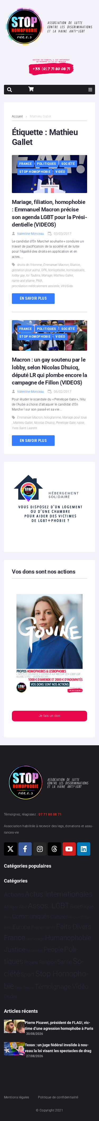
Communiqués (30, 916)
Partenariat (34, 950)
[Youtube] (69, 849)
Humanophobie (68, 938)
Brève (7, 917)
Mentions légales (16, 1097)
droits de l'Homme (29, 265)
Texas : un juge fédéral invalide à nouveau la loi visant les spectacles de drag (58, 1048)
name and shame (23, 281)
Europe (21, 927)
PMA (39, 281)
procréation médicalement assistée (35, 286)
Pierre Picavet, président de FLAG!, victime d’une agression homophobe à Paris (59, 1025)
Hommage (35, 938)
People (53, 949)
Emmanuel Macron (56, 265)
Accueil (17, 116)
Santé (64, 961)
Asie (23, 906)
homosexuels (75, 270)
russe (80, 423)
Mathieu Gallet (63, 275)
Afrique (11, 906)
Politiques (46, 164)
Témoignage (53, 986)
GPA (44, 270)
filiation (75, 265)
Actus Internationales (58, 894)
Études (10, 996)
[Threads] (54, 849)
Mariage (46, 275)
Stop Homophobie (34, 172)
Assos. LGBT (48, 905)
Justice (14, 949)
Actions (14, 894)
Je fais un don (49, 716)
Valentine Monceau (30, 234)
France (25, 164)
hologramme (52, 417)
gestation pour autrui (26, 270)
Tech (18, 988)
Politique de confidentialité (58, 1097)
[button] (90, 89)
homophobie (56, 270)
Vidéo (60, 172)
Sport (27, 974)
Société (68, 164)
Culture (57, 916)
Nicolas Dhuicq (44, 423)
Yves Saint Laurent (24, 428)
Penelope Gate (66, 423)
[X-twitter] (10, 849)
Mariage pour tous (74, 417)
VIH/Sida (67, 286)
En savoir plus (33, 298)
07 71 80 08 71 (50, 814)
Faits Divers (73, 927)
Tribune (28, 988)
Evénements (43, 927)
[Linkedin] (83, 849)
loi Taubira (33, 275)
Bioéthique (81, 907)
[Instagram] (39, 849)
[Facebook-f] (25, 849)
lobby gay (18, 275)
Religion (47, 962)
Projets (31, 962)
